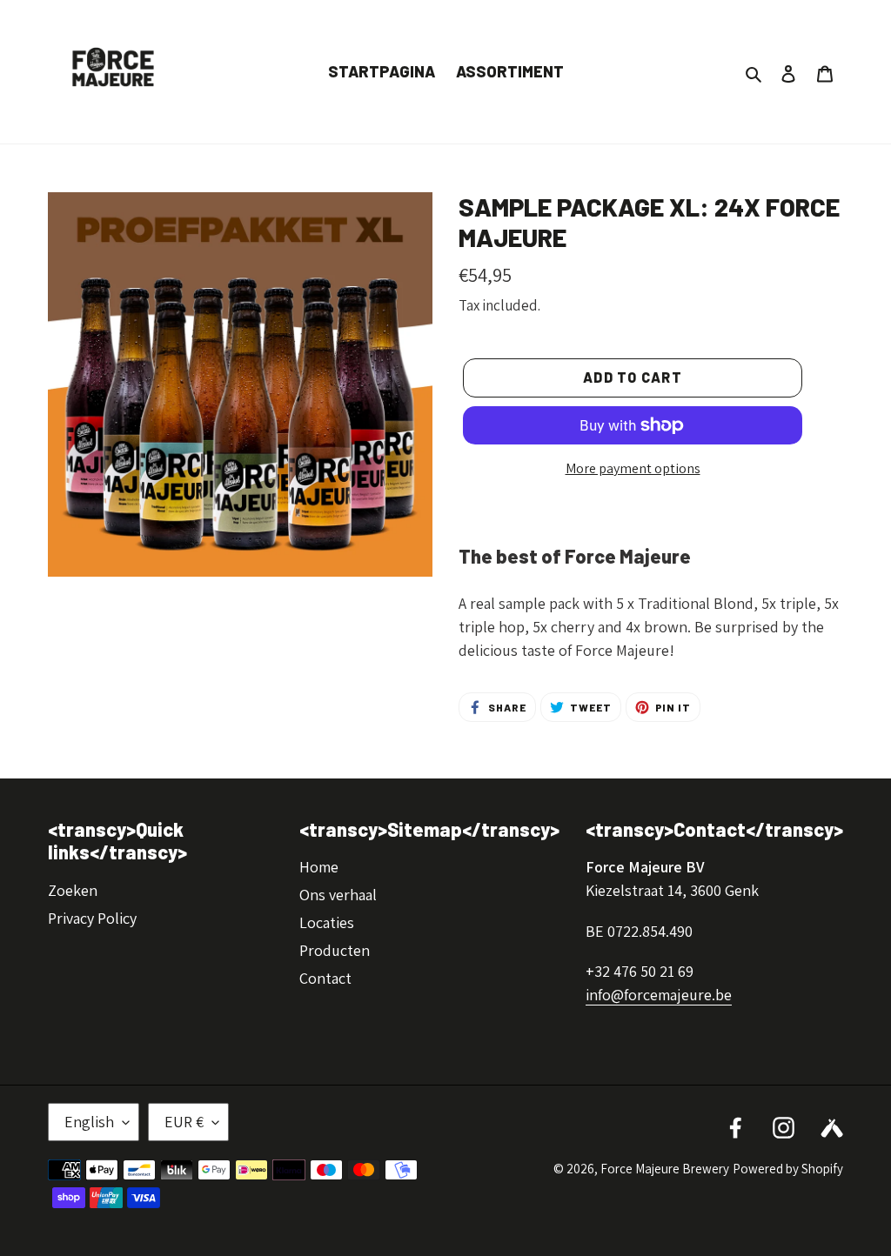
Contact (325, 978)
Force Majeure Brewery (664, 1168)
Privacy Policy (92, 918)
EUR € (184, 1122)
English (89, 1122)
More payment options (633, 468)
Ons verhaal (338, 895)
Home (318, 867)
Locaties (326, 922)
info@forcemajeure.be (659, 995)
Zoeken (72, 890)
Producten (334, 950)
